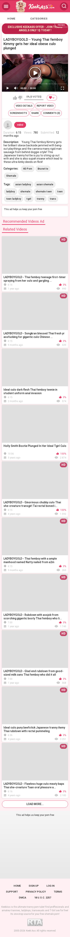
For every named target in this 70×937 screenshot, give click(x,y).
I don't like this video (20, 98)
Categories (39, 18)
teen (60, 191)
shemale (25, 191)
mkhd (20, 125)
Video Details (24, 105)
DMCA (22, 897)
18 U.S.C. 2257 (42, 897)
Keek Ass (31, 930)
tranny (40, 198)
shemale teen (44, 191)
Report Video (45, 105)
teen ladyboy (13, 198)
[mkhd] (8, 124)
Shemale (11, 175)
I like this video (15, 98)
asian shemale (45, 184)
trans (53, 198)
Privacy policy (36, 891)
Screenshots (18, 113)
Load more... (35, 804)
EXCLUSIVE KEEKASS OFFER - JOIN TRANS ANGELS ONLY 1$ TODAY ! (35, 28)
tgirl (28, 198)
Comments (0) (51, 113)
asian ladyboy (23, 184)
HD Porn (27, 168)
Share (35, 113)
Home (11, 18)
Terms (58, 891)
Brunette (43, 168)
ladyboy (10, 191)
